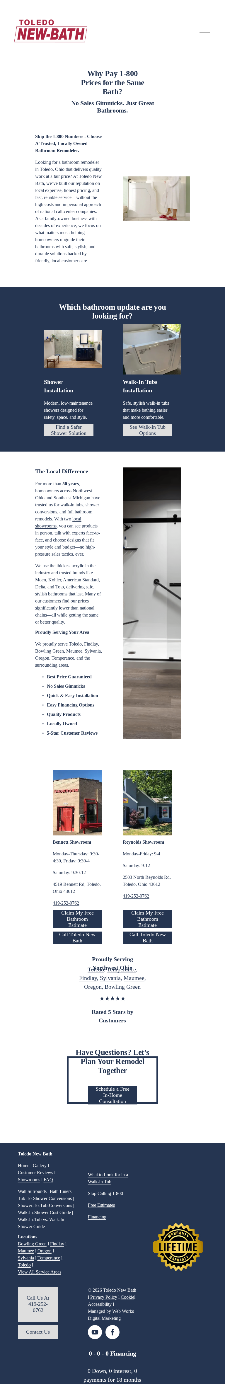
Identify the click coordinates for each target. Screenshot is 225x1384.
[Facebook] (112, 1332)
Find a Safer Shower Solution (68, 430)
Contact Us (38, 1332)
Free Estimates (101, 1205)
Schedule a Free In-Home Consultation (112, 1095)
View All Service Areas (39, 1271)
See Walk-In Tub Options (147, 430)
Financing (97, 1216)
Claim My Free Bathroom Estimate (77, 919)
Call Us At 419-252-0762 (38, 1304)
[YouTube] (95, 1332)
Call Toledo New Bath (77, 938)
